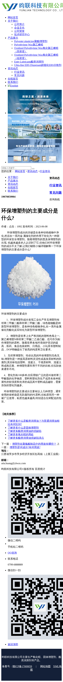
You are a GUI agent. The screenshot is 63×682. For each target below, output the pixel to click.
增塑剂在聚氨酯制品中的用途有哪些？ (34, 443)
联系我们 (13, 190)
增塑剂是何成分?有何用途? (25, 447)
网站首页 (20, 171)
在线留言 (13, 187)
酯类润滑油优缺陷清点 (26, 437)
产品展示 (13, 180)
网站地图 (45, 666)
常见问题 (55, 192)
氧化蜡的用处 (21, 434)
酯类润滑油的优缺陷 (24, 431)
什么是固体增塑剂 (23, 427)
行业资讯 (45, 171)
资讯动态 (32, 171)
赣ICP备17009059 (22, 666)
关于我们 (13, 177)
